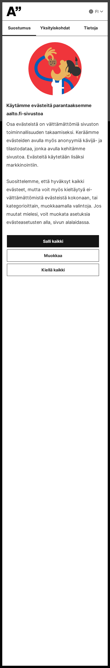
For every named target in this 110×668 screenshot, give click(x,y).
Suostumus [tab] (19, 27)
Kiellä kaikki (53, 269)
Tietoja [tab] (91, 27)
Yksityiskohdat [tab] (55, 27)
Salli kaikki (53, 241)
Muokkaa (53, 255)
